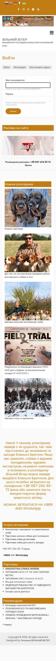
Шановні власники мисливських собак (24, 321)
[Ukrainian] (24, 4)
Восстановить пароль (40, 67)
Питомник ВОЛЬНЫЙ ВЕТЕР (35, 640)
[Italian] (19, 4)
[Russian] (6, 4)
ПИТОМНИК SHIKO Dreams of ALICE (24, 578)
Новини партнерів (14, 228)
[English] (11, 4)
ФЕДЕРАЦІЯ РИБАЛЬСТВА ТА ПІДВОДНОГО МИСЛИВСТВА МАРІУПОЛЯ (28, 587)
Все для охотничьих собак (18, 581)
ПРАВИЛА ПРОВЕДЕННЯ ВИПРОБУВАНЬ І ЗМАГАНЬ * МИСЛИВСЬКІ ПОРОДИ (27, 616)
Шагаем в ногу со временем (19, 418)
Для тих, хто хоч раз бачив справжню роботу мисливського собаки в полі (27, 275)
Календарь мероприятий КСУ (20, 605)
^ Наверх (7, 624)
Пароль (9, 93)
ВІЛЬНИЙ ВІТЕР (14, 39)
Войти (7, 67)
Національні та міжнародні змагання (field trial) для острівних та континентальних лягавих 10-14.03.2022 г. (26, 370)
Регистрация (20, 67)
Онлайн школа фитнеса (17, 591)
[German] (15, 4)
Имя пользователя (15, 80)
